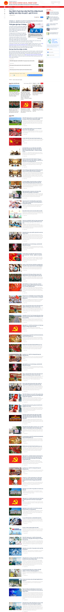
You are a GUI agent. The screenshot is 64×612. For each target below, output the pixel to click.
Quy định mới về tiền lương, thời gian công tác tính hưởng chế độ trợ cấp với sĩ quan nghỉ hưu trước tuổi (14, 110)
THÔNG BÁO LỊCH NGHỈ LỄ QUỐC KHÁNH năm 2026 (32, 344)
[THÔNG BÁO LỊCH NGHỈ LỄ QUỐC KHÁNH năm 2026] (15, 348)
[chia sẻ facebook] (4, 9)
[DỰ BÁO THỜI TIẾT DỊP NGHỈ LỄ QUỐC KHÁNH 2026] (15, 142)
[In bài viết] (4, 13)
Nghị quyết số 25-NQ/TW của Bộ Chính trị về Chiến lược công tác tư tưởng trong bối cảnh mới (26, 110)
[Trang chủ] (6, 3)
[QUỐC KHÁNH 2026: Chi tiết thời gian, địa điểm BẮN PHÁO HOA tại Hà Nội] (15, 247)
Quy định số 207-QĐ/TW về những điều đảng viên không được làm (38, 110)
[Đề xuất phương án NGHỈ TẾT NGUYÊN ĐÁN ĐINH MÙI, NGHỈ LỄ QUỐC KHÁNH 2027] (15, 338)
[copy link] (4, 11)
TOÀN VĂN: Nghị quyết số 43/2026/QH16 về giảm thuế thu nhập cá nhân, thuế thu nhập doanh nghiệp (14, 94)
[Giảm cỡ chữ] (4, 18)
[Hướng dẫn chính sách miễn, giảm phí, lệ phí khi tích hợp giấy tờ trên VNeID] (15, 408)
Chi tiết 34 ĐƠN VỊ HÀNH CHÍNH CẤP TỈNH (30, 527)
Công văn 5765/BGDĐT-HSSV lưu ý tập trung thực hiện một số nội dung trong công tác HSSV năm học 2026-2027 (32, 221)
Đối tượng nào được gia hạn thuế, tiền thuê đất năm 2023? (20, 65)
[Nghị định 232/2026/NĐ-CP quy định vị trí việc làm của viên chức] (15, 492)
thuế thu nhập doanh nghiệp (17, 79)
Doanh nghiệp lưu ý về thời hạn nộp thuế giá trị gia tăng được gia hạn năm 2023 (35, 35)
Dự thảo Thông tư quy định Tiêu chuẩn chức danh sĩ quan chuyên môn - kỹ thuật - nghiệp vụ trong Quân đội (32, 255)
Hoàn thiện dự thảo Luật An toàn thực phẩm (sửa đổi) (32, 210)
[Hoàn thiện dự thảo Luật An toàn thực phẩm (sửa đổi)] (15, 214)
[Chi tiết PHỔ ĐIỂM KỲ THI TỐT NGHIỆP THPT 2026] (48, 33)
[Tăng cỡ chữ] (4, 15)
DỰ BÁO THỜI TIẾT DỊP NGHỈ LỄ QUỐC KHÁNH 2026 (32, 138)
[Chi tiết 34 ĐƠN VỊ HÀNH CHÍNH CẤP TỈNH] (48, 24)
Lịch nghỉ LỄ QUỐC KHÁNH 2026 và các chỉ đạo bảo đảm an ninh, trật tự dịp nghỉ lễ (54, 13)
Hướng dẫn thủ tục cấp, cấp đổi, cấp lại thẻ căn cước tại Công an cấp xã (38, 93)
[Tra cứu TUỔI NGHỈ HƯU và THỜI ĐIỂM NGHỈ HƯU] (48, 29)
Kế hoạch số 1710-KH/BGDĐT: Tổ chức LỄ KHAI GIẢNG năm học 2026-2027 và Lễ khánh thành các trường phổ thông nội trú (32, 297)
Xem (42, 83)
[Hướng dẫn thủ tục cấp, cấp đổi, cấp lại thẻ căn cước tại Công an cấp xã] (38, 88)
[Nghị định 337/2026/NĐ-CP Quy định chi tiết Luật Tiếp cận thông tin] (15, 551)
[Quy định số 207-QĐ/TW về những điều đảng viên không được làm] (38, 104)
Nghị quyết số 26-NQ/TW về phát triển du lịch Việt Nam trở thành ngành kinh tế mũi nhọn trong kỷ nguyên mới (32, 499)
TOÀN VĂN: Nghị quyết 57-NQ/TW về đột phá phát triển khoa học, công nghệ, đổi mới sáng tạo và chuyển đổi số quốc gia (54, 19)
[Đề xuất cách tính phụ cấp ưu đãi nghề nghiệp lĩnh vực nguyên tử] (15, 583)
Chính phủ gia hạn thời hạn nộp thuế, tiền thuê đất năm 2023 (21, 69)
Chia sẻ (42, 17)
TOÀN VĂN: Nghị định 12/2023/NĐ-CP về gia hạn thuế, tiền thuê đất (22, 60)
